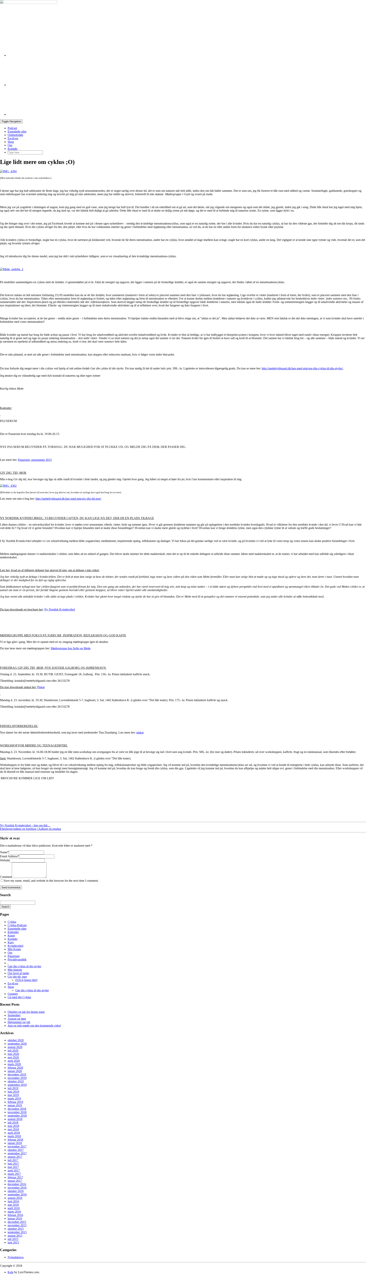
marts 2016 (14, 1211)
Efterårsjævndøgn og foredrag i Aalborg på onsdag (30, 828)
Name (4, 852)
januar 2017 (15, 1180)
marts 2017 (14, 1174)
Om (10, 145)
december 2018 (17, 1108)
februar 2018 (15, 1139)
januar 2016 (15, 1218)
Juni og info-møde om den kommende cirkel (34, 1025)
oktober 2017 (16, 1150)
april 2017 (14, 1170)
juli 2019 (13, 1088)
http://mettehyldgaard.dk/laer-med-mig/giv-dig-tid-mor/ (68, 498)
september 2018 (17, 1115)
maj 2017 (13, 1167)
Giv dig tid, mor (17, 976)
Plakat (41, 687)
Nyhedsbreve (16, 1257)
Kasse (11, 935)
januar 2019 (15, 1105)
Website (5, 860)
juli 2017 (13, 1160)
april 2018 (14, 1132)
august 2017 (15, 1156)
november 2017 (17, 1146)
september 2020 (17, 1043)
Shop (11, 141)
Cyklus (12, 921)
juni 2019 (13, 1091)
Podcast (12, 128)
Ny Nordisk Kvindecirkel (59, 609)
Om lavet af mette (18, 973)
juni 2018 (13, 1126)
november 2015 (17, 1225)
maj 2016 (13, 1204)
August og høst (17, 1018)
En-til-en (13, 138)
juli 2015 (13, 1239)
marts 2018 (14, 1136)
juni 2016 (13, 1201)
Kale (10, 1272)
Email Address (9, 856)
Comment (6, 876)
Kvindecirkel (15, 945)
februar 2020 (15, 1067)
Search (5, 906)
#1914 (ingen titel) (26, 980)
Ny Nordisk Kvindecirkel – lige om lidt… (25, 825)
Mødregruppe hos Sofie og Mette (71, 648)
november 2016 (17, 1187)
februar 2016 (15, 1215)
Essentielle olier (17, 131)
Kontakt (12, 148)
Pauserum (13, 956)
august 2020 (15, 1047)
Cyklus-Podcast (17, 925)
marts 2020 (14, 1064)
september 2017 (17, 1153)
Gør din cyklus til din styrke (24, 966)
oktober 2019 (16, 1081)
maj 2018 (13, 1129)
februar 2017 (15, 1177)
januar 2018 (15, 1143)
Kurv (11, 942)
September (14, 1015)
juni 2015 (13, 1242)
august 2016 (15, 1197)
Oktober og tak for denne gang (26, 1011)
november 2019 (17, 1078)
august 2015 (15, 1235)
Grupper (13, 993)
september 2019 (17, 1084)
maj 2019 (13, 1095)
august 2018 (15, 1119)
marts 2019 (14, 1098)
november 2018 (17, 1112)
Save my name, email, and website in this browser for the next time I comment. (51, 880)
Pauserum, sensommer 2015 (35, 459)
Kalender (13, 932)
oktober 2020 (16, 1040)
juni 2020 (13, 1054)
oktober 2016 (16, 1191)
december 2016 (17, 1184)
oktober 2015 (16, 1228)
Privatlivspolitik (17, 959)
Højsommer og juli (19, 1022)
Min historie (15, 969)
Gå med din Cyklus (19, 997)
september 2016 (17, 1194)
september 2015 (17, 1232)
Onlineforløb (15, 135)
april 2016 (14, 1208)
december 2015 (17, 1221)
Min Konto (14, 949)
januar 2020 (15, 1071)
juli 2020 (13, 1050)
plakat (140, 732)
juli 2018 (13, 1122)
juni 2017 (13, 1163)
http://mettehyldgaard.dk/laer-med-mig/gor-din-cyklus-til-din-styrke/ (302, 368)
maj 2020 (13, 1057)
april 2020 (14, 1060)
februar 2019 (15, 1102)
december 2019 (17, 1074)
